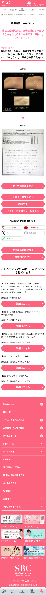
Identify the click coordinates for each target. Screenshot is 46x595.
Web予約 (32, 592)
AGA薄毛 (31, 10)
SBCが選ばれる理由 (11, 467)
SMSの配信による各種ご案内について (23, 585)
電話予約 (22, 592)
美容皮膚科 (14, 10)
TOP (4, 10)
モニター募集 (8, 451)
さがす (13, 592)
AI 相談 (29, 5)
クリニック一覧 (9, 435)
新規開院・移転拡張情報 (13, 427)
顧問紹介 (7, 498)
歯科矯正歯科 (22, 10)
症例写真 (33, 15)
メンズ (40, 10)
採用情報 (7, 490)
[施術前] (23, 92)
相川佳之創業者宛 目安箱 (13, 475)
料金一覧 (7, 412)
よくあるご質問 (9, 482)
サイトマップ (13, 581)
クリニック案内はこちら (13, 420)
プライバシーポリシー (29, 581)
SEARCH (35, 5)
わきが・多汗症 (21, 15)
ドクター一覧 (8, 443)
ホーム (4, 592)
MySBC (41, 592)
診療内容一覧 (8, 15)
